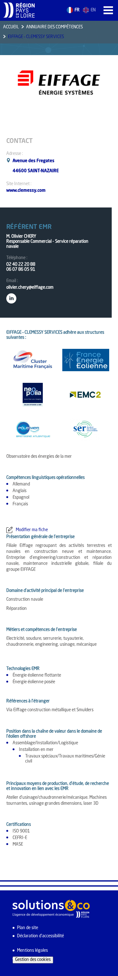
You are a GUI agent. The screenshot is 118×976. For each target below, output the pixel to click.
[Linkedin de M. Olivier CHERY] (11, 297)
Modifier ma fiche (32, 530)
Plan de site (27, 928)
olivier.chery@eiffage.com (29, 288)
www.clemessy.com (26, 191)
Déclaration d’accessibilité (40, 936)
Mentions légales (32, 951)
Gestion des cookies (33, 960)
